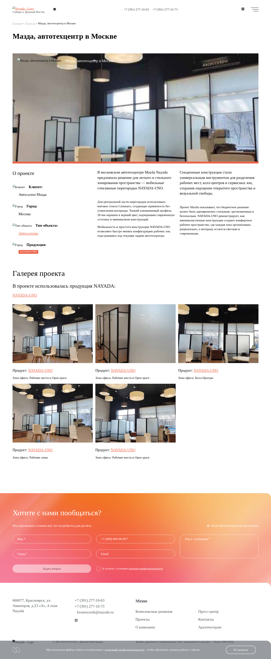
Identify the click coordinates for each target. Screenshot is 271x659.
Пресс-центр (208, 611)
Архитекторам (209, 627)
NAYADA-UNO (28, 251)
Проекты (30, 23)
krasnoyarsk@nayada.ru (95, 612)
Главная (17, 23)
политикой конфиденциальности (124, 649)
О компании (145, 627)
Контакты (206, 619)
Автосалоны (28, 233)
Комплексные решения (154, 611)
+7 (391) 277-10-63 (136, 9)
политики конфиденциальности (146, 568)
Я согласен (241, 649)
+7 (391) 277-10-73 (165, 9)
